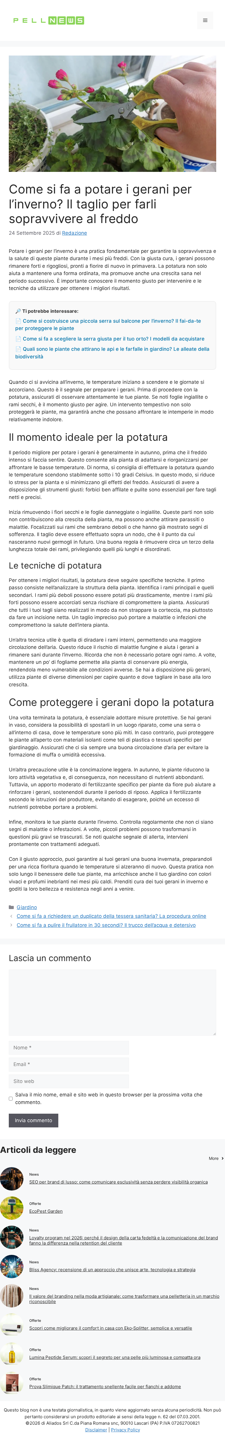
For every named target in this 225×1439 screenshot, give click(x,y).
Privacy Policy (125, 1430)
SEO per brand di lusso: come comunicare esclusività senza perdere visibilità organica (118, 1182)
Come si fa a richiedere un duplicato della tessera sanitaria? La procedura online (111, 916)
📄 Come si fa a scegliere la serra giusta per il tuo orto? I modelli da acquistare (109, 339)
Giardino (27, 907)
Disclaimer (96, 1430)
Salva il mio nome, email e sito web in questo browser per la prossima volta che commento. (108, 1098)
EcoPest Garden (46, 1211)
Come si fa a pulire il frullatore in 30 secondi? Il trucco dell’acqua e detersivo (106, 925)
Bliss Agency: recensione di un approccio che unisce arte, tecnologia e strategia (112, 1269)
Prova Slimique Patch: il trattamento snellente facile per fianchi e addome (105, 1386)
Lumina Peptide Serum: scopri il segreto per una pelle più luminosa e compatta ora (114, 1357)
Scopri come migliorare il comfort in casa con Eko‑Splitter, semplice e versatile (110, 1328)
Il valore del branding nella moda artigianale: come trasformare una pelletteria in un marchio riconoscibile (124, 1298)
